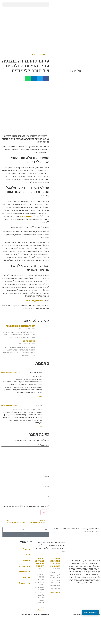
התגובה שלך (43, 445)
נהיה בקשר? (24, 583)
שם (47, 477)
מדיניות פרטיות (90, 612)
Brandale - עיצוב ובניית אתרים (35, 614)
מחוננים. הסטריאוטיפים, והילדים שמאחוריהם (52, 562)
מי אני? (26, 549)
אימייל (46, 486)
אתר (47, 496)
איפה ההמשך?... (54, 592)
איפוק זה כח (29, 341)
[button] (25, 4)
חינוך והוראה (24, 566)
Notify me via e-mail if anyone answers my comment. (25, 506)
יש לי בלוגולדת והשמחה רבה (20, 326)
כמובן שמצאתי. (26, 216)
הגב (40, 396)
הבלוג (27, 554)
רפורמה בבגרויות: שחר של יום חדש (39, 562)
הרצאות (26, 577)
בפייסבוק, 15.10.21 (34, 300)
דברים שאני (24, 571)
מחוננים (26, 560)
